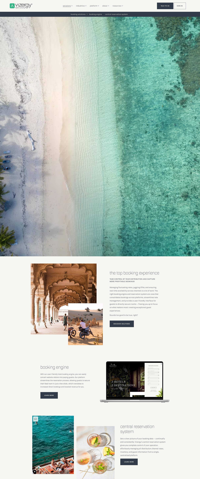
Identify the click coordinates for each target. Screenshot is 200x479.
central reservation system (116, 14)
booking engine (95, 14)
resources (116, 6)
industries (80, 6)
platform (93, 6)
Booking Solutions (78, 14)
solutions (67, 6)
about (104, 6)
